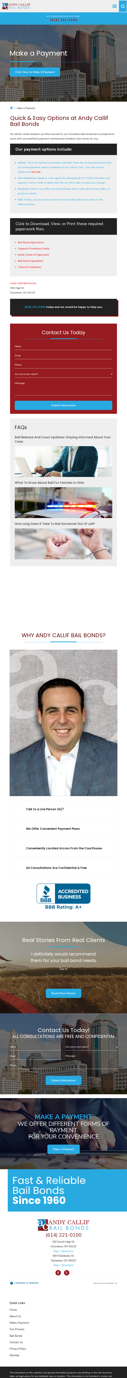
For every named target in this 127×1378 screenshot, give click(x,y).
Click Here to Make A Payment (35, 72)
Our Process (17, 1329)
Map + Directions (63, 1251)
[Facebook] (58, 1272)
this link (35, 172)
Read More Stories (63, 993)
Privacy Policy (18, 1349)
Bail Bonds (16, 1336)
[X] (66, 1272)
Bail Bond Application (31, 242)
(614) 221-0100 (63, 20)
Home (13, 1310)
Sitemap (14, 1355)
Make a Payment (63, 1149)
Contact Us (16, 1342)
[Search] (123, 6)
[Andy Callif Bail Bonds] (16, 6)
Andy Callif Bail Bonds (23, 283)
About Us (15, 1316)
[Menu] (115, 6)
